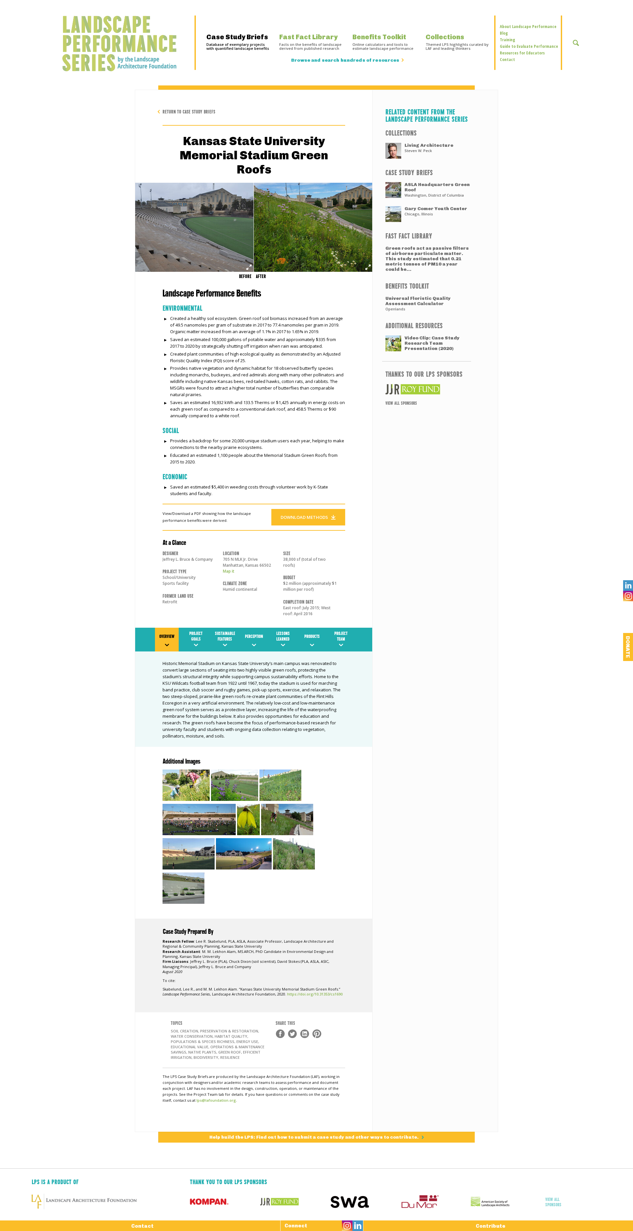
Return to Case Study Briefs (189, 111)
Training (507, 40)
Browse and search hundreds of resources (345, 60)
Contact (507, 59)
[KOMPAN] (225, 1201)
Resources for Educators (522, 53)
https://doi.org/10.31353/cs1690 (315, 994)
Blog (504, 33)
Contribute (490, 1226)
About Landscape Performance (528, 26)
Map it (228, 571)
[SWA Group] (365, 1201)
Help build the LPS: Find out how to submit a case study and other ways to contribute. (314, 1137)
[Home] (123, 44)
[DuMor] (436, 1201)
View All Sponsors (401, 402)
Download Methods (304, 517)
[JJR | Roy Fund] (426, 389)
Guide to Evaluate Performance (529, 46)
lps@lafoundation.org (216, 1100)
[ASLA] (506, 1202)
